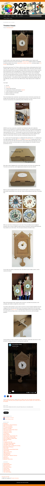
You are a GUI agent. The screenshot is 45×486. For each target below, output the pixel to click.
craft (27, 399)
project (24, 400)
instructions (37, 399)
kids (9, 400)
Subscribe (6, 412)
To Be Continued (25, 61)
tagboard (23, 89)
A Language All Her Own (7, 442)
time (38, 400)
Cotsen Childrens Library (9, 419)
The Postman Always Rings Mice (9, 443)
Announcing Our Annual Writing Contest (10, 449)
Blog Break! (5, 423)
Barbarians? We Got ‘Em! (8, 459)
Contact (12, 15)
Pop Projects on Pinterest (9, 417)
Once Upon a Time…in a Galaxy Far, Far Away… (12, 445)
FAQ (16, 15)
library (12, 400)
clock (25, 399)
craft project (31, 399)
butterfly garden (28, 139)
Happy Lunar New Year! (7, 451)
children (22, 399)
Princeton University (39, 477)
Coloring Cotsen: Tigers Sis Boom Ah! (10, 435)
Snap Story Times (6, 469)
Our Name (21, 15)
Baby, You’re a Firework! (7, 426)
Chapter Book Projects (10, 399)
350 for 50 (5, 440)
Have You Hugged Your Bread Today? (10, 438)
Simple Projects (6, 468)
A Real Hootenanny (6, 453)
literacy (14, 400)
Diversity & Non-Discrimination (22, 482)
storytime (31, 400)
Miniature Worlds (6, 434)
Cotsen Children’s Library (8, 18)
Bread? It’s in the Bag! (7, 428)
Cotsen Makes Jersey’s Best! (8, 444)
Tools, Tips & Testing (7, 471)
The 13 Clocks (35, 400)
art (20, 399)
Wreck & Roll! (5, 448)
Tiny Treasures (6, 433)
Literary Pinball (6, 450)
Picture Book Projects (7, 467)
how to (34, 399)
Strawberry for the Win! (7, 432)
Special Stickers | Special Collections (10, 424)
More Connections (6, 465)
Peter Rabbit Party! (6, 454)
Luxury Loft (5, 456)
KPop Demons (6, 457)
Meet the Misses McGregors (8, 446)
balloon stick (14, 309)
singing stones (20, 63)
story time (27, 400)
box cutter (8, 87)
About (9, 15)
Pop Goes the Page (5, 476)
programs (20, 400)
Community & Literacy (7, 430)
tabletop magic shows (27, 63)
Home (5, 15)
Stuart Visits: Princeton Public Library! (10, 429)
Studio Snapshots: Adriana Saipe (9, 437)
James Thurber (5, 400)
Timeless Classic (9, 25)
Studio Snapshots (6, 470)
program (17, 400)
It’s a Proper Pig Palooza (7, 427)
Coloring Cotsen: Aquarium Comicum (10, 455)
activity (18, 399)
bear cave (19, 139)
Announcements (6, 463)
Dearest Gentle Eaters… (7, 439)
